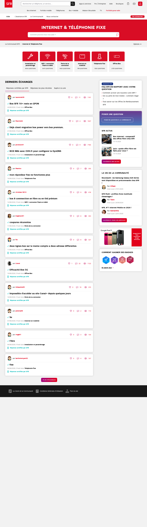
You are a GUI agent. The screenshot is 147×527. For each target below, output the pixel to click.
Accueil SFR (8, 4)
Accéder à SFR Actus (111, 161)
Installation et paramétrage (35, 155)
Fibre (12, 341)
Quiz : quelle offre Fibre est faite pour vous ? (124, 150)
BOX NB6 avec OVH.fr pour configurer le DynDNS (35, 151)
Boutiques (119, 4)
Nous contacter (52, 16)
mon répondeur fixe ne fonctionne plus (30, 175)
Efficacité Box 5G (19, 269)
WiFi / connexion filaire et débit (36, 202)
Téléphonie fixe (30, 178)
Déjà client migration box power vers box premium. (36, 127)
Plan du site (74, 391)
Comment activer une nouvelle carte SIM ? (119, 93)
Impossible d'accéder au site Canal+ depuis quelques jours (40, 293)
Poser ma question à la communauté (117, 120)
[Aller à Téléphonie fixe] (99, 56)
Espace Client (140, 3)
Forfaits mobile (46, 10)
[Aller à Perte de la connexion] (65, 56)
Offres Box (28, 107)
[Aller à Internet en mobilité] (82, 56)
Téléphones (60, 10)
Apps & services (85, 4)
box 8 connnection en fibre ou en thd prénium (33, 198)
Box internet (31, 10)
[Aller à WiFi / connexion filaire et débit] (47, 56)
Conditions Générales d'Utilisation (51, 391)
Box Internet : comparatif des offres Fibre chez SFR (124, 138)
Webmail (134, 4)
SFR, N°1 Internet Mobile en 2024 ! (116, 208)
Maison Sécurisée (89, 10)
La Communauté (36, 16)
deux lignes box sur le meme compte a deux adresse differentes (43, 246)
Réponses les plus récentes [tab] (41, 88)
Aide (111, 4)
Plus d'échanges (49, 380)
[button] (117, 244)
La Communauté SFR (12, 44)
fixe (11, 364)
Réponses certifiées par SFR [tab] (17, 88)
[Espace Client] (140, 4)
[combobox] (73, 34)
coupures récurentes (20, 222)
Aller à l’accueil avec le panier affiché (128, 4)
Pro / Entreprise (100, 4)
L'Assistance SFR (21, 16)
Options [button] (136, 44)
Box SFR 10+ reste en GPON (24, 103)
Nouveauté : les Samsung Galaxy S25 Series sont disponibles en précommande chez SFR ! (120, 180)
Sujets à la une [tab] (60, 88)
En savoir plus (107, 268)
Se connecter (137, 16)
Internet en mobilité (32, 321)
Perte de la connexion (33, 226)
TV (101, 10)
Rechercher (73, 4)
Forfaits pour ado (113, 10)
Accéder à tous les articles (114, 220)
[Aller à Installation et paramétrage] (30, 56)
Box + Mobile (73, 10)
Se (11, 317)
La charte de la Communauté (23, 391)
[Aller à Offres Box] (116, 56)
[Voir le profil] (9, 97)
